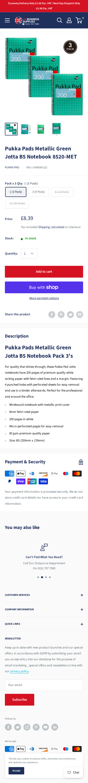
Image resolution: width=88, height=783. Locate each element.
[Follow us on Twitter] (17, 727)
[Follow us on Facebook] (8, 727)
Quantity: (11, 253)
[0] (79, 20)
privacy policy (19, 671)
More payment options (44, 298)
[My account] (69, 20)
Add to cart (44, 271)
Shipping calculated (51, 227)
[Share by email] (79, 314)
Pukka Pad (12, 167)
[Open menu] (7, 20)
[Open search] (59, 20)
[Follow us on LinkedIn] (54, 727)
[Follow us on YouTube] (45, 727)
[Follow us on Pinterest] (36, 727)
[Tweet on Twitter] (70, 314)
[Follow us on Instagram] (26, 727)
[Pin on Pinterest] (61, 314)
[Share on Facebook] (51, 314)
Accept (16, 770)
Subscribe (19, 699)
